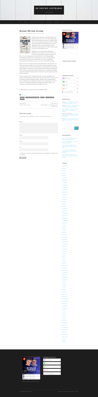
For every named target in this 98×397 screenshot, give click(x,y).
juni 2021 (64, 313)
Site (20, 147)
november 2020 (65, 329)
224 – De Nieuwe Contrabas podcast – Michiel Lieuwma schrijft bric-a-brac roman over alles (70, 156)
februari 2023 (64, 265)
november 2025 (65, 187)
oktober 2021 (64, 303)
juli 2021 (63, 310)
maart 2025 (64, 206)
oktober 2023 (64, 246)
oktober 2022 (64, 275)
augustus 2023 (64, 251)
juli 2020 (63, 339)
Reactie (21, 121)
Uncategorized (24, 94)
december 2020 (65, 327)
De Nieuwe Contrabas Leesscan (37, 22)
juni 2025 (64, 199)
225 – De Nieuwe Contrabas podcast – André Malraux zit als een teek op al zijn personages (69, 151)
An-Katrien (64, 109)
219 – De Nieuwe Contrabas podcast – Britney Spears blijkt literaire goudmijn (70, 110)
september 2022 (65, 277)
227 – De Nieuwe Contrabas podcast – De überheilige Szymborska (69, 142)
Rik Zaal (42, 97)
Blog (21, 22)
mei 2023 (64, 258)
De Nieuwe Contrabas (49, 8)
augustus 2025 (64, 194)
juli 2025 (63, 196)
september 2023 (65, 249)
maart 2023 (64, 263)
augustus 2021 (64, 308)
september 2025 (65, 192)
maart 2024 (64, 234)
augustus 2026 (64, 166)
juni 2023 (64, 256)
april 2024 (64, 232)
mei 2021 (64, 315)
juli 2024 (63, 225)
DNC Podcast (49, 22)
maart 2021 (64, 320)
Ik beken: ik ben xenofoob (25, 104)
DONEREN (57, 22)
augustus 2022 (64, 279)
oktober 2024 (64, 218)
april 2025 (64, 203)
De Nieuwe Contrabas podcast (75, 49)
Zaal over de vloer (50, 97)
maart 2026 (64, 177)
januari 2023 (64, 268)
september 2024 (65, 220)
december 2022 (65, 270)
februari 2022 (64, 294)
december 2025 (65, 185)
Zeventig (22, 99)
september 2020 (65, 334)
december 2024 (65, 213)
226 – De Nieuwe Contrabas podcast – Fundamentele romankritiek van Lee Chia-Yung (69, 146)
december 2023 (65, 241)
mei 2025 (64, 201)
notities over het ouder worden (32, 97)
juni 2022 (64, 284)
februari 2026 (64, 180)
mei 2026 (64, 173)
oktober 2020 (64, 331)
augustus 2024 (64, 222)
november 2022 (65, 272)
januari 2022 (64, 296)
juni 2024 (64, 227)
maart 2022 (64, 291)
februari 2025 (64, 208)
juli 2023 (63, 253)
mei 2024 (64, 230)
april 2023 (64, 260)
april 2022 (64, 289)
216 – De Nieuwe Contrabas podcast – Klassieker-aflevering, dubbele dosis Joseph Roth (70, 120)
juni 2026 (64, 170)
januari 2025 (64, 211)
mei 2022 (64, 286)
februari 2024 (64, 237)
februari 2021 (64, 322)
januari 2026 (64, 182)
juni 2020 (64, 341)
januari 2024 (64, 239)
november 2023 (65, 244)
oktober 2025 (64, 189)
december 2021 (65, 298)
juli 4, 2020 (22, 33)
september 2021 (65, 305)
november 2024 (65, 215)
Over (62, 22)
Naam (21, 135)
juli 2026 (63, 168)
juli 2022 (63, 282)
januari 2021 (64, 324)
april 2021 (64, 317)
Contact (26, 22)
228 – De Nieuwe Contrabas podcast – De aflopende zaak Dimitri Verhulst (70, 102)
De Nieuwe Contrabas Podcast (66, 49)
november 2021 (65, 301)
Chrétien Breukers (31, 33)
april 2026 (64, 175)
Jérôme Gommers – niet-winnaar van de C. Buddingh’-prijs (49, 105)
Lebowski (22, 97)
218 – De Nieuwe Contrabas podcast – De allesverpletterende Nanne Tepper (70, 106)
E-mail (21, 141)
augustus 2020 (64, 336)
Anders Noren (71, 391)
